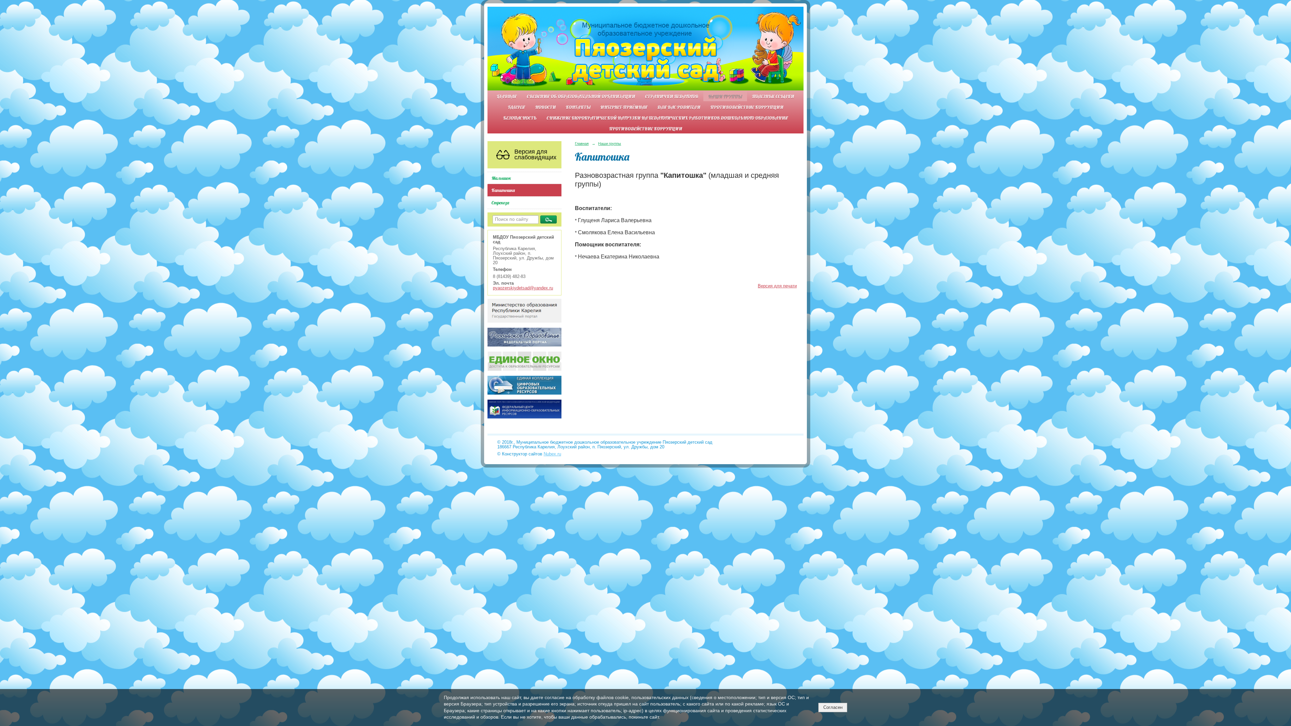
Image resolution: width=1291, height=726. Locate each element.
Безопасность (520, 118)
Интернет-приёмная (624, 107)
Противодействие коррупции (746, 107)
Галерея (516, 107)
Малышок (501, 178)
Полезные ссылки (773, 96)
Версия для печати (777, 286)
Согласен (833, 707)
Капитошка (503, 190)
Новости (545, 107)
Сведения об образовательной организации (581, 96)
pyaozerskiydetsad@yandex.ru (523, 288)
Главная (507, 96)
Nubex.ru (552, 454)
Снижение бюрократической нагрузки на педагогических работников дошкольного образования (667, 118)
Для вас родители (679, 107)
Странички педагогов (671, 96)
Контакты (578, 107)
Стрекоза (500, 202)
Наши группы (725, 96)
